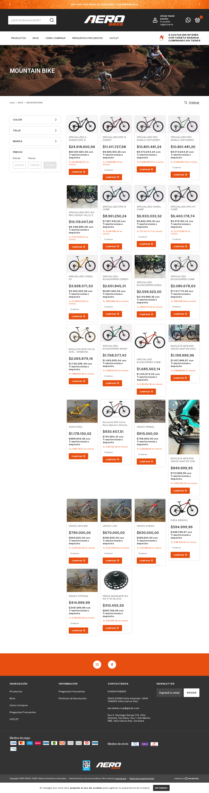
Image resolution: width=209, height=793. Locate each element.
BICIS (21, 102)
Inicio (12, 102)
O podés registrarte (166, 23)
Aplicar (50, 165)
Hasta (31, 158)
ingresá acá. (120, 778)
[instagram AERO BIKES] (97, 664)
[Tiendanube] (186, 779)
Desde (16, 158)
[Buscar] (51, 20)
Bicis (36, 38)
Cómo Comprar (56, 38)
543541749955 (117, 691)
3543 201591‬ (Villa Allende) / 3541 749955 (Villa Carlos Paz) (128, 700)
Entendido (161, 788)
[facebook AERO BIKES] (112, 664)
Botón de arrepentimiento (142, 778)
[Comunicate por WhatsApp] (188, 21)
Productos (18, 38)
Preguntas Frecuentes (87, 38)
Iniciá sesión (167, 17)
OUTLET (114, 38)
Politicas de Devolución (73, 698)
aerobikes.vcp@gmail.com (123, 708)
